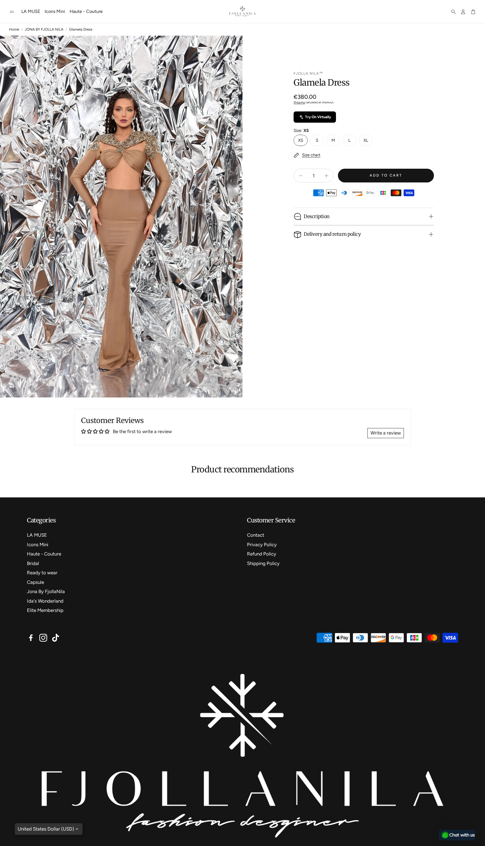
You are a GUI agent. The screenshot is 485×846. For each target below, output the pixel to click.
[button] (12, 12)
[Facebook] (31, 638)
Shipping (299, 102)
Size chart (311, 154)
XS (300, 140)
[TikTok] (56, 638)
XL (365, 140)
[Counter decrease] (301, 176)
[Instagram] (43, 638)
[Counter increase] (326, 176)
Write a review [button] (385, 433)
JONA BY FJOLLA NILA (44, 29)
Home (14, 29)
